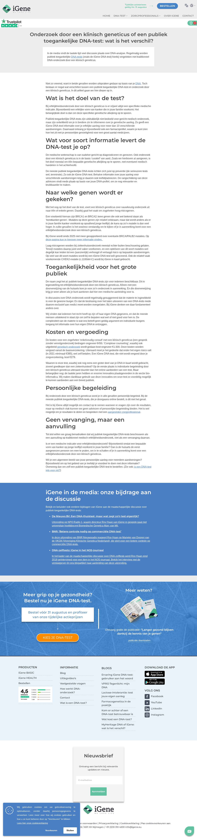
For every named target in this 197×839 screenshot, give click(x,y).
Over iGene (171, 16)
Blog (63, 673)
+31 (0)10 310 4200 (115, 827)
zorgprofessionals (145, 16)
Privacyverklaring (108, 823)
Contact (188, 16)
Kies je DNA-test (57, 637)
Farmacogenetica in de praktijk (116, 703)
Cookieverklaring (129, 823)
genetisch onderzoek (68, 347)
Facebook (157, 696)
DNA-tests (76, 56)
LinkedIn (156, 708)
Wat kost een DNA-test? (117, 719)
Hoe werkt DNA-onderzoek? (70, 690)
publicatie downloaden (139, 640)
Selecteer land (193, 5)
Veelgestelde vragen (73, 683)
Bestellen (167, 5)
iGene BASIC (26, 672)
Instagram (157, 714)
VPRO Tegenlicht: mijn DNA (116, 685)
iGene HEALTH (27, 678)
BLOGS (107, 668)
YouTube (156, 702)
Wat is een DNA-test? (73, 702)
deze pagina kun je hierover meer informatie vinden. (74, 239)
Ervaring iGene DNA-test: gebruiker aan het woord (117, 676)
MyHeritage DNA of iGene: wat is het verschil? (118, 726)
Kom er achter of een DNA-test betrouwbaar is (117, 712)
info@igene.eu (133, 827)
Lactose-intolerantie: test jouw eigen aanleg (117, 694)
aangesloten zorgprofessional (124, 412)
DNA (138, 83)
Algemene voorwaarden (83, 823)
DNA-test (120, 16)
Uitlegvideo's (68, 678)
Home (106, 16)
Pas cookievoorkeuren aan (156, 823)
